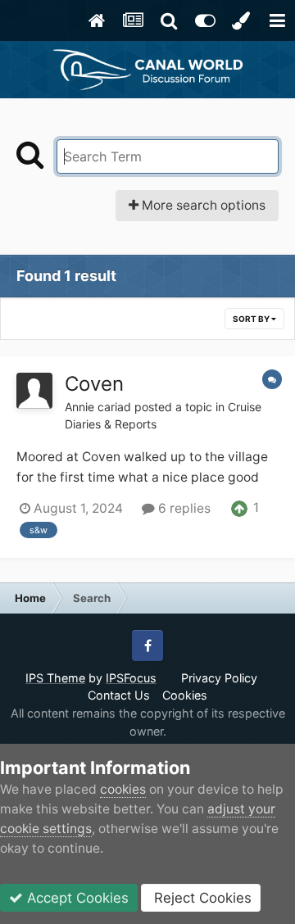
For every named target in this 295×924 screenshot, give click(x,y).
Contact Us (119, 695)
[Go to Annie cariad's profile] (34, 391)
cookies (123, 789)
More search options (202, 205)
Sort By (252, 319)
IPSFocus (131, 678)
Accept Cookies (76, 898)
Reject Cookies (201, 898)
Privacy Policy (219, 678)
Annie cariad (98, 407)
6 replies (183, 508)
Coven (94, 384)
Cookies (184, 695)
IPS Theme (55, 678)
